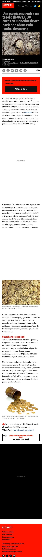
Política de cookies (9, 549)
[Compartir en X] (3, 70)
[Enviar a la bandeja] (38, 70)
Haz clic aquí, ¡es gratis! (23, 429)
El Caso (8, 5)
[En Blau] (35, 6)
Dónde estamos (8, 537)
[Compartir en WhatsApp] (8, 70)
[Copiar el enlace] (25, 70)
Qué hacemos (7, 534)
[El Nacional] (39, 6)
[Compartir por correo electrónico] (20, 70)
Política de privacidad (10, 546)
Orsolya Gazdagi (8, 59)
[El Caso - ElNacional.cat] (7, 528)
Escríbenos (6, 540)
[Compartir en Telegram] (12, 70)
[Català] (27, 6)
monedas (28, 112)
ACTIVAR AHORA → (21, 89)
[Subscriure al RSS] (10, 556)
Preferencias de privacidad (12, 552)
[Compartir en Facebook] (16, 70)
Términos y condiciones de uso (13, 544)
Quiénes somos (7, 532)
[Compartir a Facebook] (3, 556)
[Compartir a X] (7, 556)
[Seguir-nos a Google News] (14, 556)
